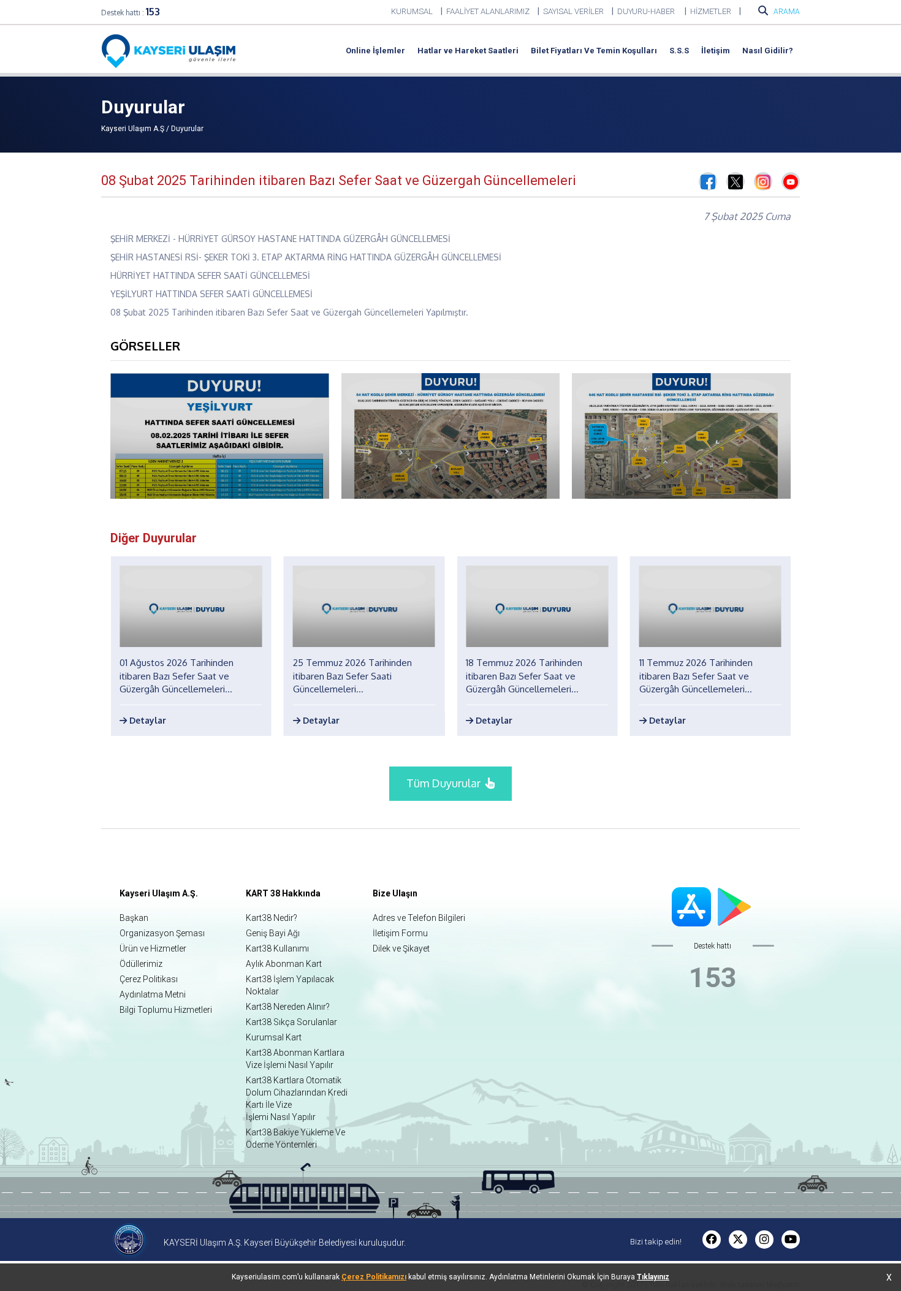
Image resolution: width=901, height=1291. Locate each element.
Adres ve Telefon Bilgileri (419, 918)
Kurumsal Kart (274, 1037)
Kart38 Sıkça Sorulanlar (291, 1022)
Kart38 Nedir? (271, 918)
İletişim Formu (400, 933)
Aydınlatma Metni (153, 994)
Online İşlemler (375, 50)
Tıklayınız (653, 1277)
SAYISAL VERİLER (573, 11)
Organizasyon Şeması (162, 933)
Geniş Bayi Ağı (273, 933)
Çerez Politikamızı (373, 1277)
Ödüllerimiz (141, 964)
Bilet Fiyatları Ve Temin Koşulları (594, 50)
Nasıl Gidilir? (767, 50)
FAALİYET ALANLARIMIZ (488, 11)
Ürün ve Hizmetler (153, 948)
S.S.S (679, 50)
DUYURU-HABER (647, 11)
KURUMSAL (412, 11)
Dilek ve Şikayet (401, 948)
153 (153, 12)
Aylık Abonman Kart (284, 964)
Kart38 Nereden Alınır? (288, 1007)
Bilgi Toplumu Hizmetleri (166, 1010)
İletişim (715, 50)
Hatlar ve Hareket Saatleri (468, 50)
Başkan (134, 918)
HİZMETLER (710, 11)
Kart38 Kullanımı (277, 948)
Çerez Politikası (149, 979)
